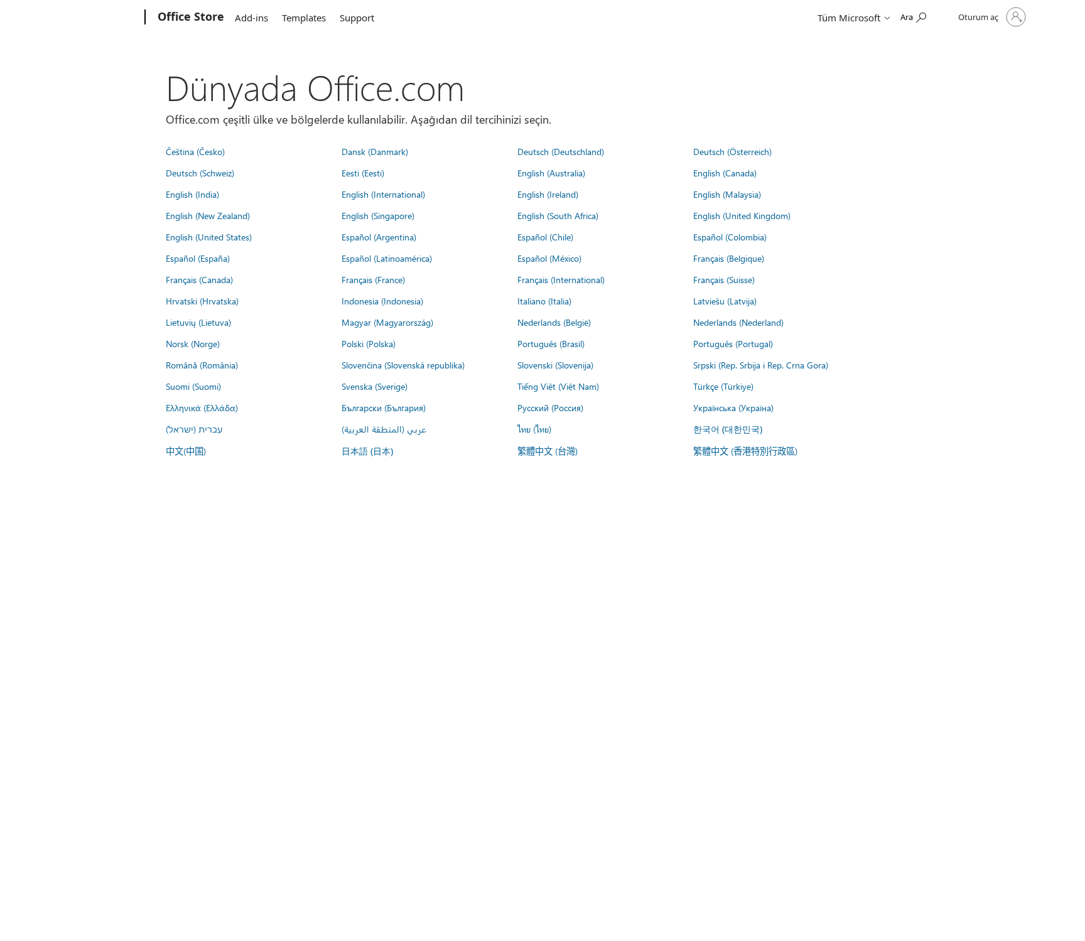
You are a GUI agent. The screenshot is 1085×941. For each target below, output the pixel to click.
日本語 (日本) (367, 451)
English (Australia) (551, 172)
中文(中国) (186, 450)
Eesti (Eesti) (363, 172)
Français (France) (373, 279)
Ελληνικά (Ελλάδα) (202, 407)
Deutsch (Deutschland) (560, 151)
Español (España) (198, 258)
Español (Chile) (545, 236)
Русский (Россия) (550, 407)
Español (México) (549, 258)
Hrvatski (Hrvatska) (202, 300)
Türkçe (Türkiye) (723, 386)
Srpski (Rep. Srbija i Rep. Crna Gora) (760, 364)
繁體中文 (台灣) (547, 450)
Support (357, 17)
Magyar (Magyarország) (387, 322)
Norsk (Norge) (193, 343)
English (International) (383, 194)
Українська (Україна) (733, 407)
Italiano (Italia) (544, 300)
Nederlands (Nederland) (738, 322)
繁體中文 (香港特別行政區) (745, 450)
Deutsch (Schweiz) (200, 172)
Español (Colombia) (730, 236)
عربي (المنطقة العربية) (384, 428)
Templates (304, 17)
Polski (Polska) (369, 343)
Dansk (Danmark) (375, 151)
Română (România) (202, 364)
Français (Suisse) (724, 279)
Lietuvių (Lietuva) (198, 322)
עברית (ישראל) (194, 428)
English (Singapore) (378, 215)
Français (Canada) (199, 279)
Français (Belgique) (728, 258)
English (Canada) (725, 172)
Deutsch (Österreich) (732, 151)
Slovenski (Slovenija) (555, 364)
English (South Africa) (557, 215)
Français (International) (561, 279)
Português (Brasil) (551, 343)
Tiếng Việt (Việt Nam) (558, 386)
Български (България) (384, 407)
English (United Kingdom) (742, 215)
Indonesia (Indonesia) (382, 300)
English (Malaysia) (727, 194)
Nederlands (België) (554, 322)
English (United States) (209, 236)
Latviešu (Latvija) (725, 300)
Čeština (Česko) (195, 151)
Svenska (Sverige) (375, 386)
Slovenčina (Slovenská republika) (403, 364)
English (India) (192, 194)
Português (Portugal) (733, 343)
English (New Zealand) (208, 215)
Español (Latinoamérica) (387, 258)
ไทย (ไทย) (534, 428)
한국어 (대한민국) (727, 429)
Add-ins (251, 17)
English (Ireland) (547, 194)
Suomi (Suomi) (193, 386)
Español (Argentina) (379, 236)
